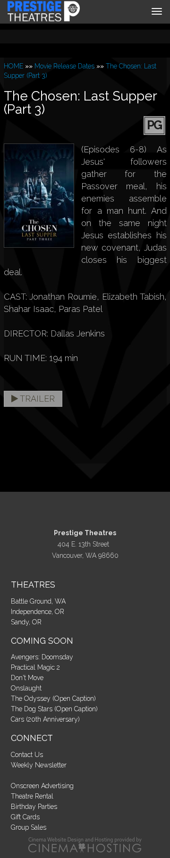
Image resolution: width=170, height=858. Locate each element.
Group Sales (28, 827)
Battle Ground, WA (38, 601)
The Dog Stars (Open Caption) (54, 709)
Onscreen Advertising (42, 786)
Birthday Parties (34, 806)
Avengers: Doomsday (42, 657)
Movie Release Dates (64, 66)
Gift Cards (25, 817)
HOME (13, 66)
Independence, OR (37, 611)
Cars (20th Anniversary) (45, 719)
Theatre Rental (32, 796)
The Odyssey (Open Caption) (53, 698)
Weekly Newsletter (39, 765)
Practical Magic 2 (35, 667)
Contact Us (27, 754)
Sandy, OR (26, 622)
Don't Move (27, 677)
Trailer (36, 399)
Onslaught (26, 688)
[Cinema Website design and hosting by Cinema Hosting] (85, 844)
